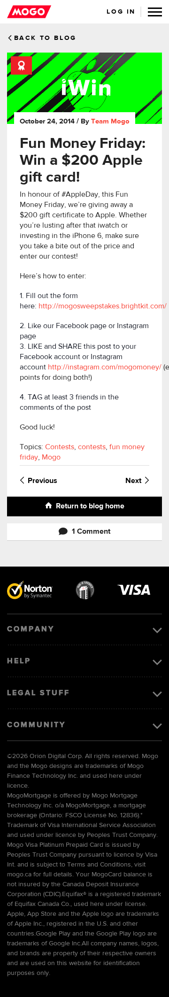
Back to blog (45, 38)
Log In (121, 11)
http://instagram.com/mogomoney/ (104, 367)
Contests (59, 447)
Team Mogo (110, 121)
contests (92, 447)
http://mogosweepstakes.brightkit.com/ (102, 306)
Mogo (51, 457)
